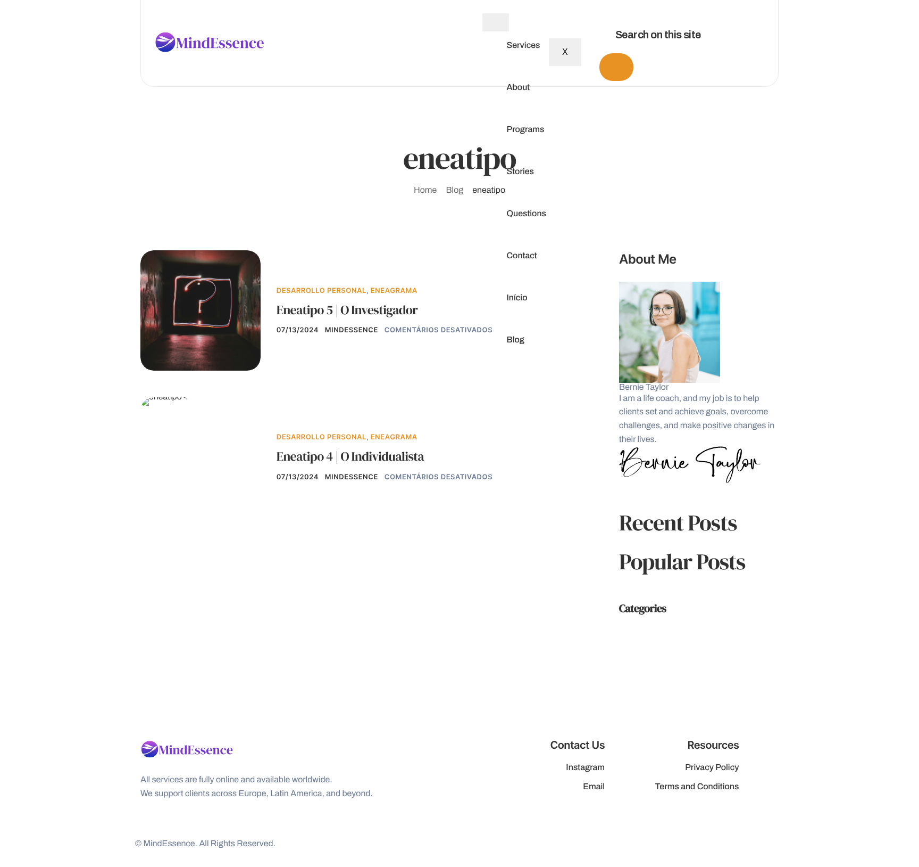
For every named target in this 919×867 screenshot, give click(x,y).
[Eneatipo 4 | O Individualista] (164, 401)
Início (516, 298)
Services (523, 46)
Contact (521, 256)
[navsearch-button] (596, 10)
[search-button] (616, 67)
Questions (526, 214)
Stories (520, 172)
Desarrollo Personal (321, 291)
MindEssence (351, 330)
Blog (515, 340)
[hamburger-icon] (495, 22)
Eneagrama (394, 291)
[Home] (209, 42)
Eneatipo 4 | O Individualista (350, 456)
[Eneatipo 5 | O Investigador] (200, 310)
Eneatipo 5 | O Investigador (347, 310)
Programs (525, 130)
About (518, 88)
